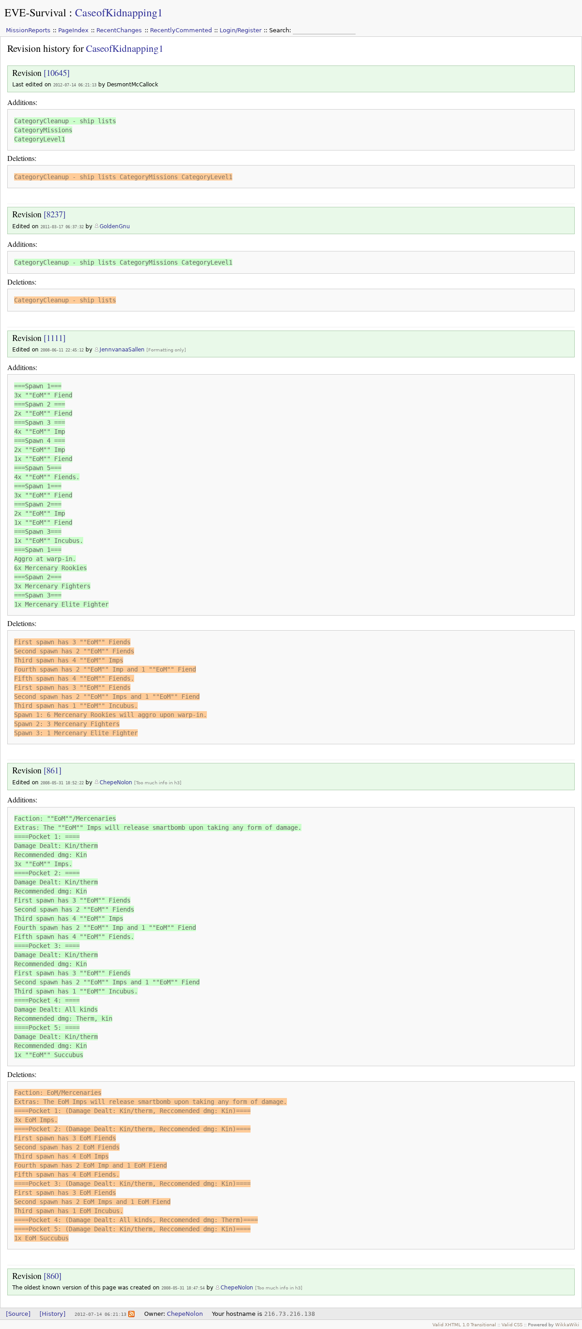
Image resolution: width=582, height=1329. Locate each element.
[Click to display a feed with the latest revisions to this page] (131, 1313)
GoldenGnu (115, 226)
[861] (52, 770)
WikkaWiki (567, 1324)
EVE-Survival (35, 12)
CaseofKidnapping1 (119, 12)
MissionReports (28, 30)
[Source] (18, 1313)
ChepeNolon (116, 782)
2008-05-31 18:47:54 (183, 1287)
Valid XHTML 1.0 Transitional (464, 1324)
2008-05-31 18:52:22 (62, 782)
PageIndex (73, 30)
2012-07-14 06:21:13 (74, 84)
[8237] (54, 214)
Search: (281, 30)
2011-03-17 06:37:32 (62, 226)
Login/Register (240, 30)
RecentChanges (119, 30)
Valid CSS (512, 1324)
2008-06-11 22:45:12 (62, 349)
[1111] (54, 337)
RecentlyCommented (181, 30)
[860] (52, 1275)
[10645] (57, 72)
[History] (52, 1313)
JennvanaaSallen (122, 349)
